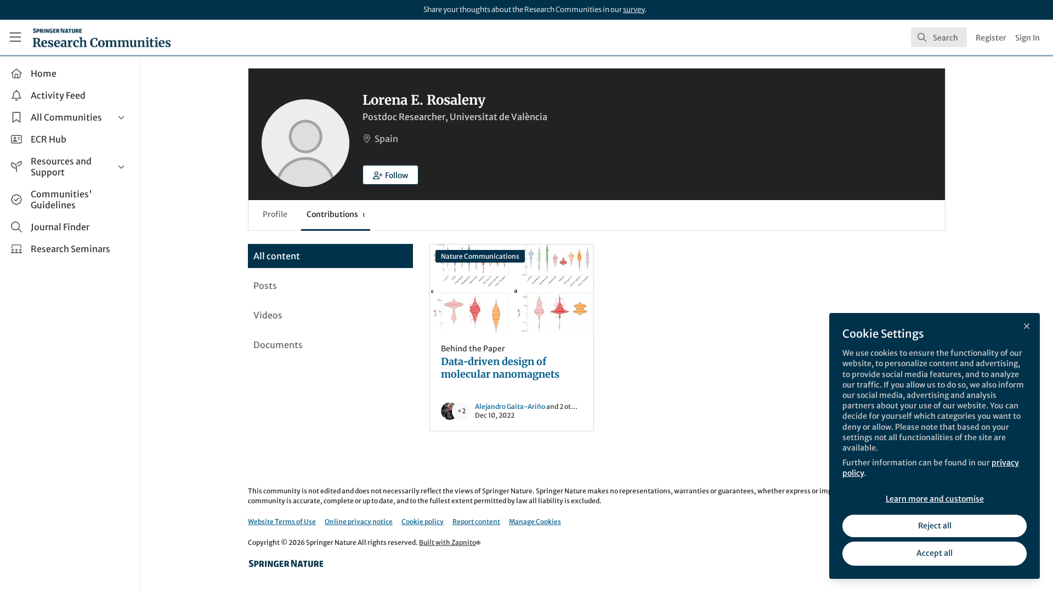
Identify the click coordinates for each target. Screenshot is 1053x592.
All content (276, 256)
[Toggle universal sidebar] (15, 37)
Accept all (934, 553)
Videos (267, 315)
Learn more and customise (935, 499)
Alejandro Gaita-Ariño (510, 406)
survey (633, 9)
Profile (275, 214)
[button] (390, 175)
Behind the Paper (473, 349)
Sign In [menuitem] (1027, 38)
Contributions (336, 214)
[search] (939, 37)
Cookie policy (422, 521)
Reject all (935, 526)
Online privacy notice (359, 521)
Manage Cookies (535, 521)
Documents (278, 344)
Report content (476, 521)
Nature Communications (480, 256)
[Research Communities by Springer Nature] (286, 563)
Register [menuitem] (991, 38)
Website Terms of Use (282, 521)
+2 (461, 411)
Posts (265, 285)
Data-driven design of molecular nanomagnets (511, 288)
